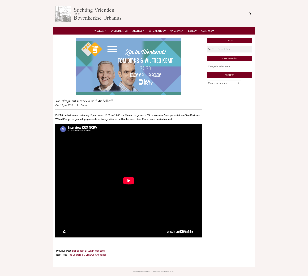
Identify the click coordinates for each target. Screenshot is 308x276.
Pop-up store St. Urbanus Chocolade (87, 254)
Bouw (84, 105)
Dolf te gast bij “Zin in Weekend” (88, 250)
